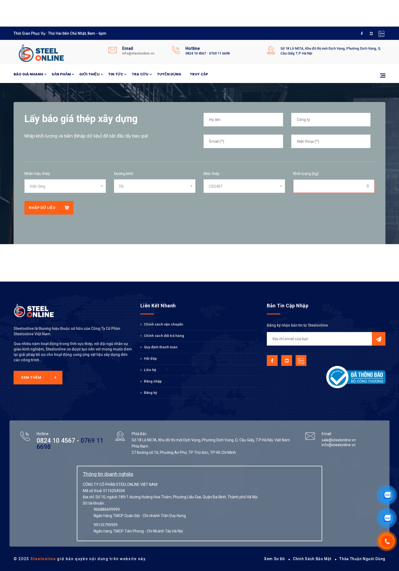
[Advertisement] (145, 12)
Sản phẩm (61, 74)
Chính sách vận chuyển (163, 324)
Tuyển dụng (169, 74)
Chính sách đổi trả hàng (163, 336)
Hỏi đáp (150, 358)
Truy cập (199, 74)
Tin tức (115, 74)
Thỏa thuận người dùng (362, 559)
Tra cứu (140, 74)
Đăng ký (150, 393)
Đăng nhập (152, 381)
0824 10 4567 (195, 53)
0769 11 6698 (219, 53)
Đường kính (123, 173)
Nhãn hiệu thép (37, 173)
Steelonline (43, 559)
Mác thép (212, 173)
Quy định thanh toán (160, 347)
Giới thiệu (89, 74)
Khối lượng (306, 173)
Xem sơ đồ (274, 559)
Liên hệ (149, 370)
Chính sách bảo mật (312, 559)
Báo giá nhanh (28, 74)
